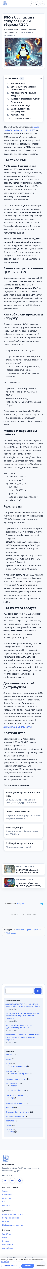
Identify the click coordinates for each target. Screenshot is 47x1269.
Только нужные (10, 1266)
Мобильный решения (15, 1103)
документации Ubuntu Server (17, 726)
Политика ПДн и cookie (12, 1214)
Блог (4, 1201)
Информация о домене (12, 1225)
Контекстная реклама (15, 1095)
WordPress (7, 1234)
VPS (12, 1132)
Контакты (6, 1198)
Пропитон (10, 1121)
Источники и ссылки (22, 118)
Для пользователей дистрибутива (20, 110)
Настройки (40, 1266)
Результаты (16, 102)
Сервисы (6, 1205)
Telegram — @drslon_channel (28, 930)
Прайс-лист (7, 1194)
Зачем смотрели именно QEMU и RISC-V (23, 88)
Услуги (5, 1191)
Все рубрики (7, 1248)
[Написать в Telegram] (5, 1180)
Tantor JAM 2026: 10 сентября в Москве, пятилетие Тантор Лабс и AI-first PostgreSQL (23, 1015)
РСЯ (12, 1098)
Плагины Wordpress (19, 1073)
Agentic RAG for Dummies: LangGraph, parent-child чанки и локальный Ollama (23, 1005)
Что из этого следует (21, 105)
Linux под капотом (19, 1066)
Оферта (5, 1221)
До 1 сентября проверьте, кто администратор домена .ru (19, 1026)
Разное (9, 1125)
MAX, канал (11, 933)
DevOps (9, 1054)
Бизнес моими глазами (16, 1079)
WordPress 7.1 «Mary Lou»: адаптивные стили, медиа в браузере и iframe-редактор (23, 1037)
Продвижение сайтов (15, 1116)
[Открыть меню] (42, 4)
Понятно (27, 1266)
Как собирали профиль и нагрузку (23, 94)
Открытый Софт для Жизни (17, 1112)
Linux (6, 32)
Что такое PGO (18, 83)
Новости (13, 32)
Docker (14, 1086)
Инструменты (12, 1083)
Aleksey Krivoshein (28, 29)
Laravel (9, 1059)
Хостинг (9, 1129)
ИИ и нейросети (18, 1090)
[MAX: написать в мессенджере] (20, 1180)
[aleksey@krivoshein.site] (12, 1180)
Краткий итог (17, 115)
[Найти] (37, 4)
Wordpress (10, 1071)
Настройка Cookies (10, 1218)
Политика (5, 1262)
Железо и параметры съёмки (25, 99)
